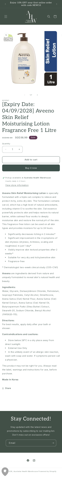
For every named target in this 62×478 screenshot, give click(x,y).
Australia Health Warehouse (26, 471)
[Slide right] (37, 95)
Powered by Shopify (47, 471)
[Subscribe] (53, 443)
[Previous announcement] (5, 4)
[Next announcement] (56, 4)
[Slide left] (24, 95)
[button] (6, 16)
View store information (17, 185)
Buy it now (31, 168)
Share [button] (8, 388)
